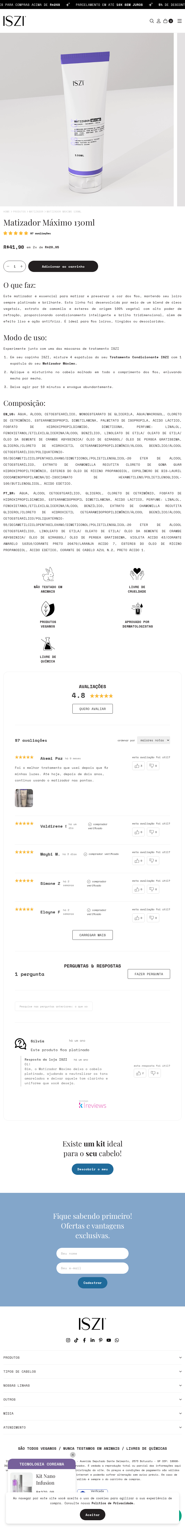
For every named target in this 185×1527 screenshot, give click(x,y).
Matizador (36, 211)
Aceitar (93, 1514)
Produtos (19, 211)
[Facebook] (84, 1340)
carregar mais (92, 935)
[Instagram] (68, 1340)
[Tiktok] (76, 1340)
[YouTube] (108, 1340)
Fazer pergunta (149, 974)
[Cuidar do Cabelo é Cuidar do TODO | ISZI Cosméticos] (92, 1324)
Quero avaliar (92, 708)
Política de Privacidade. (113, 1503)
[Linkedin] (92, 1340)
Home (6, 211)
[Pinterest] (100, 1340)
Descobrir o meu (92, 1169)
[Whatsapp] (117, 1340)
